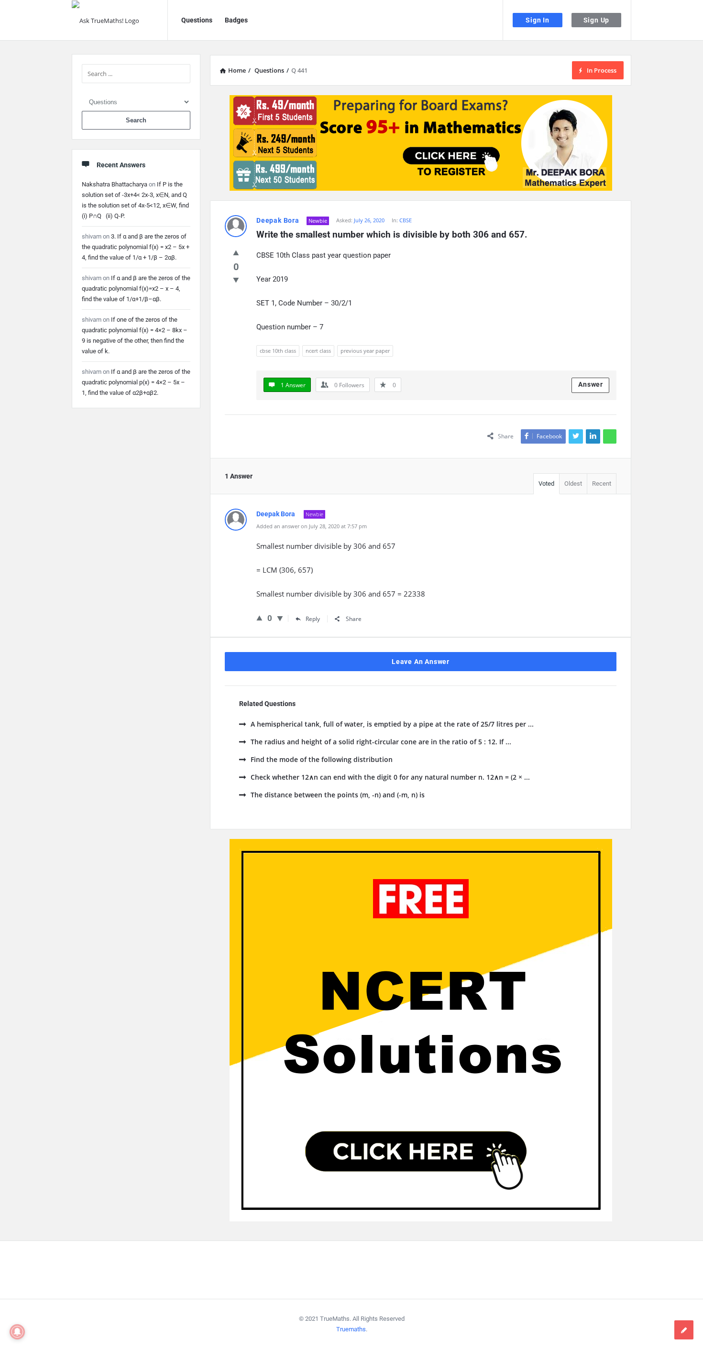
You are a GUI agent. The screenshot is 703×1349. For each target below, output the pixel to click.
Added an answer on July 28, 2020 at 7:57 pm (311, 526)
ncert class (318, 350)
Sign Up (596, 20)
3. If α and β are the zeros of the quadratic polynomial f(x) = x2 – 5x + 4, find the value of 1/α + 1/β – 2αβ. (135, 247)
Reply (313, 619)
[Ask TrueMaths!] (120, 20)
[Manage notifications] (17, 1331)
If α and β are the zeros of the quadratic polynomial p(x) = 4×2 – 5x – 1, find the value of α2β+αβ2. (136, 382)
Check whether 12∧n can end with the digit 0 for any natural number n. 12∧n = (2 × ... (390, 777)
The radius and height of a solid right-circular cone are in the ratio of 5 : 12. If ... (381, 741)
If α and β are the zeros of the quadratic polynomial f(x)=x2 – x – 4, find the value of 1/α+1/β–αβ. (136, 288)
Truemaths (351, 1329)
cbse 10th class (278, 350)
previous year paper (365, 350)
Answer (590, 384)
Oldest (573, 483)
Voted (546, 483)
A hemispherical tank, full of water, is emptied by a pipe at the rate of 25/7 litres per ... (392, 724)
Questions (196, 20)
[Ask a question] (683, 1329)
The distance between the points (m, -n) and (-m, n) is (338, 794)
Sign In (537, 20)
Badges (236, 20)
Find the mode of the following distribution (322, 759)
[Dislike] (236, 279)
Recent (601, 483)
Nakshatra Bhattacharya (114, 184)
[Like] (236, 252)
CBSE (405, 220)
